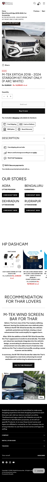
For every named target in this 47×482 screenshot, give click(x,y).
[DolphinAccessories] (7, 3)
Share (7, 65)
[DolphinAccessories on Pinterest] (6, 462)
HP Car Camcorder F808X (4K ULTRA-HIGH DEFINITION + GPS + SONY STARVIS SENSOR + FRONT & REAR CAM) (33, 275)
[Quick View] (19, 266)
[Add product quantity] (4, 96)
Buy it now (23, 111)
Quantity (5, 92)
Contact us (18, 158)
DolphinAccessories (19, 470)
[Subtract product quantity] (11, 96)
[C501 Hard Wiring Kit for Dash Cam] (12, 259)
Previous (36, 11)
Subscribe (41, 455)
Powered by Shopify (7, 474)
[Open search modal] (34, 3)
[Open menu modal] (44, 3)
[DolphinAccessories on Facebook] (3, 462)
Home (4, 11)
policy (35, 152)
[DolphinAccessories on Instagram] (10, 462)
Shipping (15, 118)
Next (43, 11)
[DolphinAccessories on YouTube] (13, 462)
